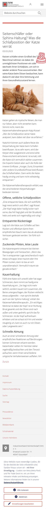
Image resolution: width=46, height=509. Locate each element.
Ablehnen (23, 497)
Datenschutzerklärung (13, 482)
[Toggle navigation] (42, 4)
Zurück (6, 361)
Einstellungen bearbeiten (23, 504)
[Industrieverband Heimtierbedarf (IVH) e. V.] (13, 4)
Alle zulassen (23, 490)
